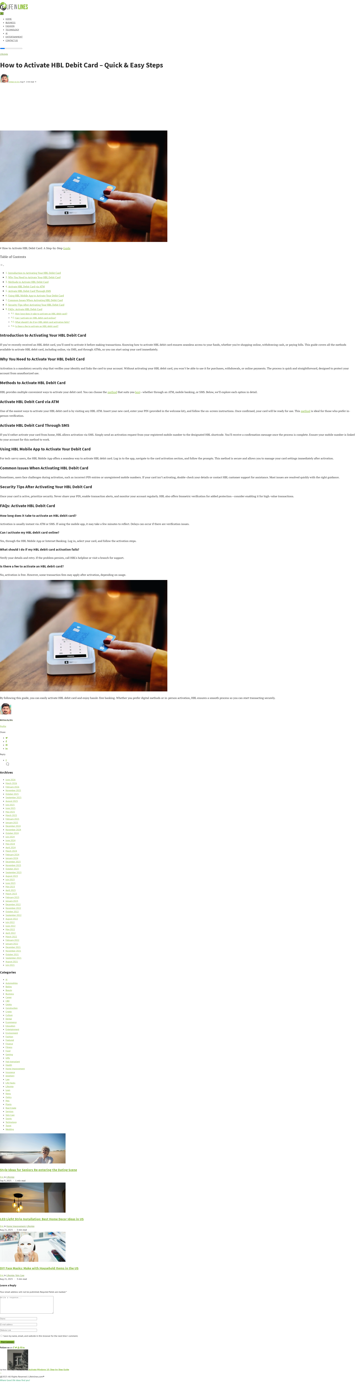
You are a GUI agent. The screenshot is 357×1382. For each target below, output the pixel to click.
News (8, 1093)
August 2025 (12, 801)
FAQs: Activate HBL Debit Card (25, 309)
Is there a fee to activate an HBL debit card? (36, 326)
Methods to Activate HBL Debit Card (28, 282)
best (137, 392)
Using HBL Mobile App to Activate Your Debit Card (36, 295)
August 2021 (12, 961)
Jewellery (10, 1075)
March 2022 (11, 936)
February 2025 (12, 818)
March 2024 (11, 851)
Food (8, 1050)
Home (9, 19)
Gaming (9, 1054)
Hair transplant (13, 1061)
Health (9, 1065)
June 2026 (10, 779)
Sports (9, 1118)
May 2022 (10, 929)
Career (9, 997)
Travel (8, 1125)
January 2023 (12, 901)
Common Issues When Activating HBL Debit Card (35, 300)
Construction (12, 1008)
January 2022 (12, 943)
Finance (9, 1043)
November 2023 (13, 865)
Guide (66, 248)
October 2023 (12, 868)
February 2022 (12, 940)
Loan (8, 1090)
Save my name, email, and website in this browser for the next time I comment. (40, 1336)
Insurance (10, 1072)
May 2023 (10, 886)
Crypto (9, 1011)
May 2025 (10, 811)
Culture (9, 1015)
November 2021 (13, 950)
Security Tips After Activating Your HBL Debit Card (36, 304)
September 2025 (13, 797)
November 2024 (13, 829)
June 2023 (10, 883)
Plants (9, 1104)
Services (9, 1111)
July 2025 (10, 804)
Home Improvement (15, 1068)
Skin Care (10, 1115)
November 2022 (13, 908)
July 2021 (10, 965)
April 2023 (11, 890)
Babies (9, 986)
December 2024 (13, 826)
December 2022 (13, 904)
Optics (9, 1097)
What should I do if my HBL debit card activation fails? (42, 322)
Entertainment (14, 36)
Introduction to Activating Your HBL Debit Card (34, 273)
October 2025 (12, 794)
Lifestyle (4, 54)
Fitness (9, 1047)
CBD (7, 1001)
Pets (7, 1100)
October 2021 (12, 954)
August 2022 (12, 918)
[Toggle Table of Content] (2, 265)
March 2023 (11, 893)
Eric (2, 1177)
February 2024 (12, 854)
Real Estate (11, 1107)
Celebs (9, 1004)
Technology (12, 29)
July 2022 (10, 922)
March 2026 (11, 783)
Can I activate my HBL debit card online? (35, 317)
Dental (9, 1018)
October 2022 (12, 911)
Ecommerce (11, 1022)
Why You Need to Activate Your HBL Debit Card (34, 277)
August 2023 (12, 876)
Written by (14, 82)
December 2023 (13, 861)
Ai (7, 33)
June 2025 (10, 808)
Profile (3, 726)
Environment (12, 1033)
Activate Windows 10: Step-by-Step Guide (48, 1369)
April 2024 (11, 847)
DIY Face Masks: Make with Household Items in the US (39, 1268)
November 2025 (13, 790)
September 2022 (13, 915)
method (112, 392)
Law (7, 1079)
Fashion (10, 26)
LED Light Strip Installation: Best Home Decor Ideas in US (42, 1219)
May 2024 (10, 843)
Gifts (8, 1057)
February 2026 (12, 786)
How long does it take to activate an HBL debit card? (41, 313)
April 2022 (11, 933)
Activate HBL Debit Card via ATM (26, 286)
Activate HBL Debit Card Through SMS (29, 291)
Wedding (10, 1129)
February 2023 (12, 897)
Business (10, 22)
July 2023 (10, 879)
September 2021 (13, 957)
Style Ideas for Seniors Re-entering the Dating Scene (38, 1170)
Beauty (9, 990)
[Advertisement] (178, 109)
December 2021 (13, 947)
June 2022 (10, 925)
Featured (10, 1040)
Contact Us (12, 40)
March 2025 (11, 815)
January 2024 (12, 858)
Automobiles (12, 983)
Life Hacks (10, 1082)
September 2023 (13, 872)
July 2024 (10, 836)
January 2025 (12, 822)
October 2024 (12, 833)
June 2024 (10, 840)
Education (10, 1025)
